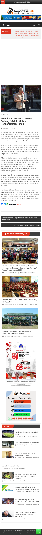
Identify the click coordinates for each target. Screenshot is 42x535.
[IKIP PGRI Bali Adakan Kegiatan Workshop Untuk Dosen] (8, 454)
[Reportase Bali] (3, 24)
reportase (19, 304)
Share (18, 204)
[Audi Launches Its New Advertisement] (8, 444)
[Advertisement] (21, 61)
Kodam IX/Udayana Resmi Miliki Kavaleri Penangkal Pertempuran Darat (17, 332)
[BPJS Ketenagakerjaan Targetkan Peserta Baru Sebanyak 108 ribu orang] (8, 488)
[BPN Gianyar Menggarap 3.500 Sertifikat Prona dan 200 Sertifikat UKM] (8, 501)
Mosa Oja (16, 273)
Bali (3, 109)
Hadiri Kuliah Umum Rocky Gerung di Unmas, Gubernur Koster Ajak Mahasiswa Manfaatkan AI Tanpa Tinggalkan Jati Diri (20, 268)
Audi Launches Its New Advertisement (27, 443)
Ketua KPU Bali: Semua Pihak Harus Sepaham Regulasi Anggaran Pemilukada (26, 515)
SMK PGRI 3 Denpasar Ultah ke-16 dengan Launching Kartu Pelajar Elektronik (25, 476)
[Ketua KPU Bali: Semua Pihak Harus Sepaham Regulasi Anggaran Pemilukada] (8, 513)
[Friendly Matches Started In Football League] (8, 433)
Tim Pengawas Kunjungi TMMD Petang (26, 225)
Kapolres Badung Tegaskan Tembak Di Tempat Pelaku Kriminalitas (19, 219)
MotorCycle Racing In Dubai (10, 466)
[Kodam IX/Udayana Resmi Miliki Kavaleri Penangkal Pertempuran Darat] (20, 318)
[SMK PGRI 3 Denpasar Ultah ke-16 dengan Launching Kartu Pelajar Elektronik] (8, 475)
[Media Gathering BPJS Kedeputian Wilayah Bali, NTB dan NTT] (20, 287)
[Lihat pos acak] (39, 25)
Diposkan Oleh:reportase (9, 128)
